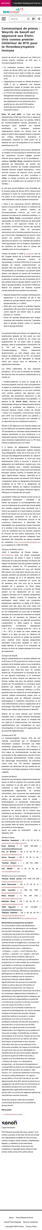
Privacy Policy (31, 1226)
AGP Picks (5, 3)
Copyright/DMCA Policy (14, 1226)
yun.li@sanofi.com (30, 918)
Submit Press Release (12, 1222)
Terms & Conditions (30, 1222)
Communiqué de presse (13, 1114)
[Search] (28, 18)
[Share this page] (39, 19)
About (11, 1218)
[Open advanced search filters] (33, 18)
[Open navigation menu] (4, 19)
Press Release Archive (24, 1218)
